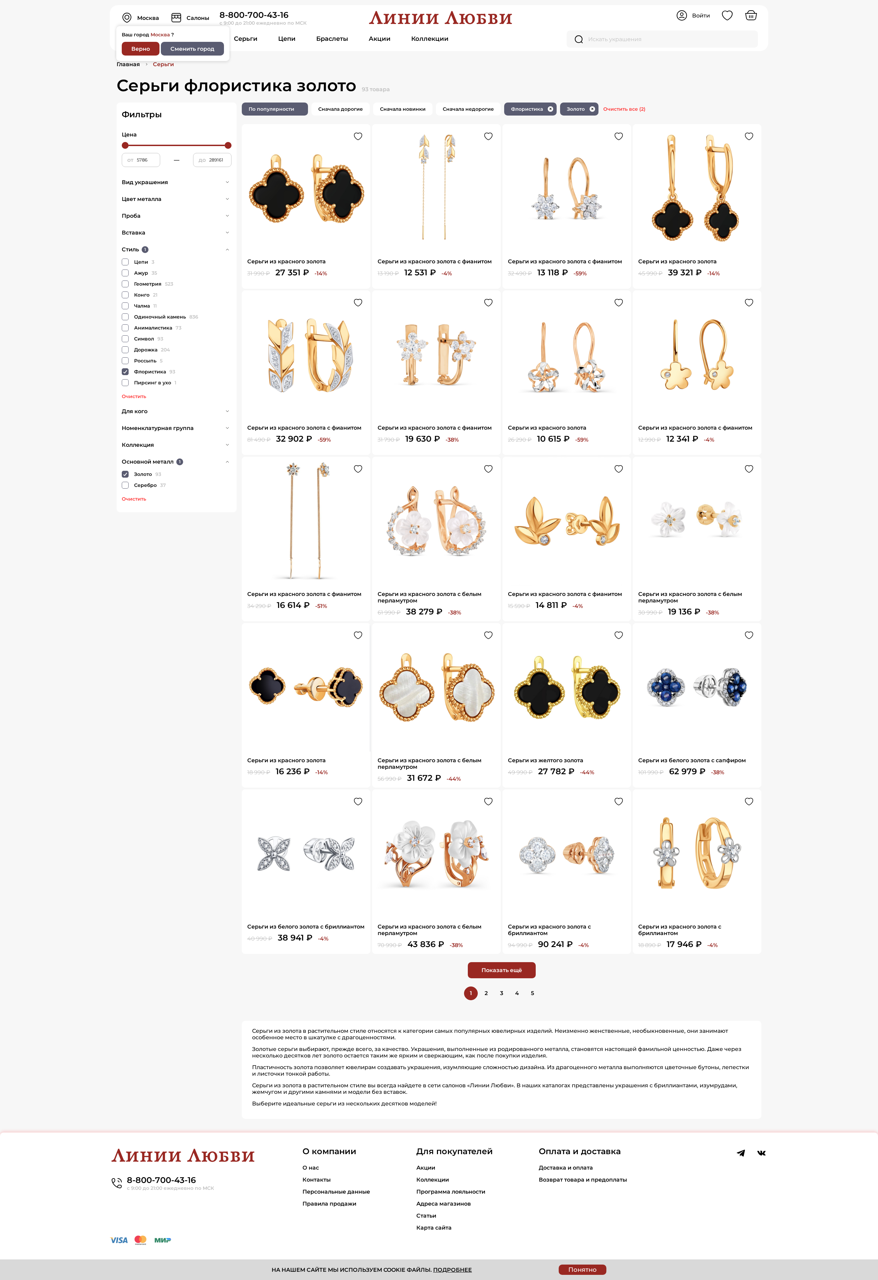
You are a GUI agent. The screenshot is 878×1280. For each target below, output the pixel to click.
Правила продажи (329, 1203)
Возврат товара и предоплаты (583, 1179)
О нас (310, 1167)
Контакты (316, 1179)
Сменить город (192, 49)
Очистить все (624, 109)
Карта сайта (434, 1227)
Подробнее (452, 1270)
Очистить (134, 396)
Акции (380, 39)
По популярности (271, 109)
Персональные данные (336, 1191)
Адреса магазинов (443, 1203)
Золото (580, 109)
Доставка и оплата (566, 1167)
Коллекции (430, 39)
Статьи (426, 1215)
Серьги (246, 39)
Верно (140, 49)
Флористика (531, 109)
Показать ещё (502, 970)
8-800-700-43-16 (254, 15)
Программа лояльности (450, 1191)
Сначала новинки (403, 109)
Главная (128, 64)
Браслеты (332, 39)
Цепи (287, 39)
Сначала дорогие (340, 109)
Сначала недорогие (468, 109)
